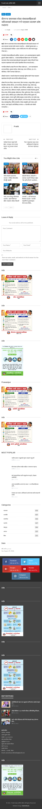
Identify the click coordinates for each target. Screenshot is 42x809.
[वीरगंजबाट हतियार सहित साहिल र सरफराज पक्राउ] (6, 469)
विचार (3, 14)
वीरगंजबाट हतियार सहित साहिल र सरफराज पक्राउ (24, 467)
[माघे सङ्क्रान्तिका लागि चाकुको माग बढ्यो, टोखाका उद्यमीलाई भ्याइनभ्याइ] (6, 478)
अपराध (5, 531)
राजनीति (5, 515)
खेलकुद (5, 527)
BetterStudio (25, 806)
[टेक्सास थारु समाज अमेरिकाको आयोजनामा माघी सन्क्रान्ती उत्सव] (6, 495)
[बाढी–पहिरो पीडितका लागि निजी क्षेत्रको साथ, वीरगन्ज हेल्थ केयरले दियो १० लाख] (6, 722)
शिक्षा (5, 535)
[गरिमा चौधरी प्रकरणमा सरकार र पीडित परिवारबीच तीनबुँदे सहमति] (12, 168)
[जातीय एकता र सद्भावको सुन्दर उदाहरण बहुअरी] (6, 460)
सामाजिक (6, 519)
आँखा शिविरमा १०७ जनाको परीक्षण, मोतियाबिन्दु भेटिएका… (26, 711)
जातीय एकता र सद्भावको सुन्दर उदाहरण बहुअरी (23, 458)
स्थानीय (5, 523)
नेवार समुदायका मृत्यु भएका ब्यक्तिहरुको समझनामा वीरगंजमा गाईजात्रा (31, 144)
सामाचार (8, 14)
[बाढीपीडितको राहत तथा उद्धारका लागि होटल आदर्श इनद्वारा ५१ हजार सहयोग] (6, 704)
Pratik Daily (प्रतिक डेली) (8, 3)
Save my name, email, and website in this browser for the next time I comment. (20, 259)
